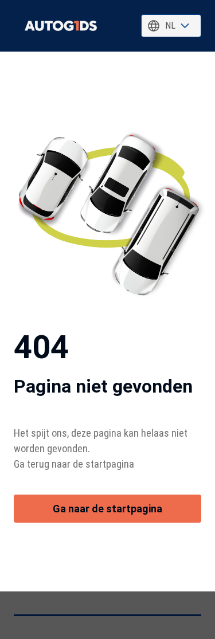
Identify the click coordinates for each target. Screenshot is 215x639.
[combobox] (171, 25)
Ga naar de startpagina (107, 509)
